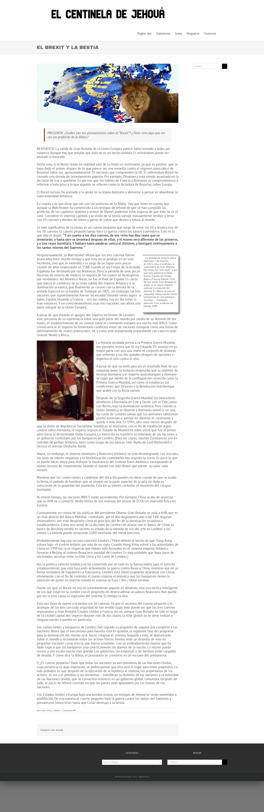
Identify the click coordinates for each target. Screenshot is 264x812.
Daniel (57, 710)
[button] (222, 33)
